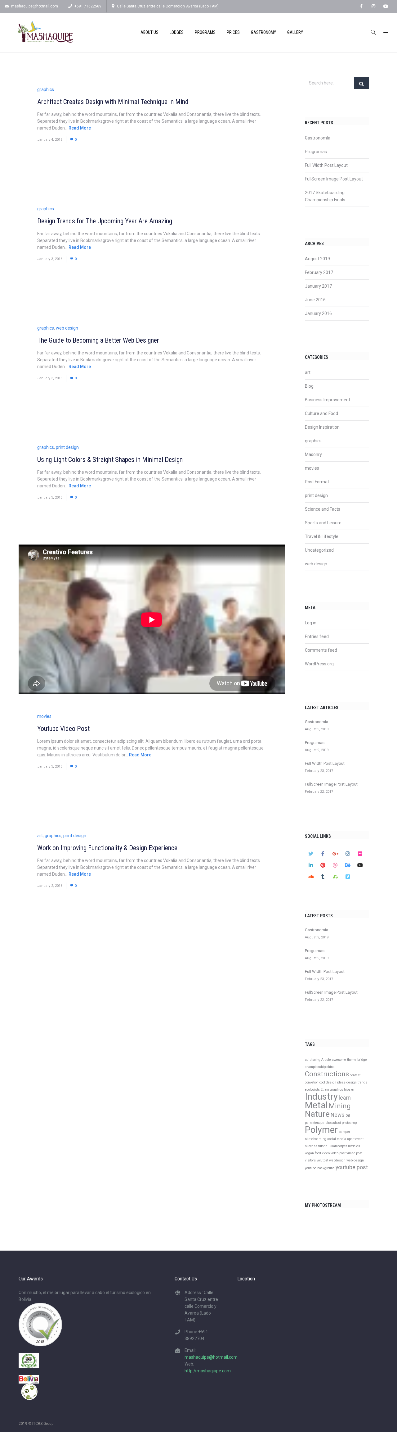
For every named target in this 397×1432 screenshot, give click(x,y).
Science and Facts (322, 509)
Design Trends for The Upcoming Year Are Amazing (104, 221)
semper (344, 1132)
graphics (45, 89)
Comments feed (321, 650)
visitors (310, 1160)
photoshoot (333, 1123)
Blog (309, 386)
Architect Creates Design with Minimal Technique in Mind (113, 102)
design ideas (336, 1082)
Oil (348, 1116)
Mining (340, 1106)
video (326, 1153)
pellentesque (314, 1123)
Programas (316, 151)
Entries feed (317, 636)
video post (338, 1153)
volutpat (322, 1160)
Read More (80, 127)
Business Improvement (327, 399)
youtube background (320, 1168)
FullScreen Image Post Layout (334, 178)
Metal (316, 1105)
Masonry (313, 454)
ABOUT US (149, 32)
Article (326, 1060)
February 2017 (319, 272)
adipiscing (312, 1060)
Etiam (325, 1090)
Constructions (327, 1074)
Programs (205, 32)
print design (67, 447)
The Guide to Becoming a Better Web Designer (98, 340)
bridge (362, 1060)
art (40, 835)
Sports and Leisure (323, 522)
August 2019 (317, 258)
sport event (355, 1139)
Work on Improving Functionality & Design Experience (107, 848)
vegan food (313, 1153)
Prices (233, 32)
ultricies (354, 1146)
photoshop (349, 1123)
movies (44, 716)
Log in (310, 622)
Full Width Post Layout (326, 165)
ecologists (312, 1090)
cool (322, 1082)
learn (345, 1098)
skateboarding (315, 1139)
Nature (317, 1114)
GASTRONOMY (263, 32)
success (311, 1146)
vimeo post (354, 1153)
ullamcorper (338, 1146)
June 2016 (315, 299)
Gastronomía (317, 137)
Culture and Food (321, 413)
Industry (321, 1096)
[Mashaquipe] (46, 32)
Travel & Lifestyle (321, 536)
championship (315, 1067)
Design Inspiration (322, 427)
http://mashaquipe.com (208, 1370)
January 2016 (318, 313)
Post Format (317, 481)
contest (355, 1075)
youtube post (352, 1167)
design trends (356, 1082)
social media (336, 1139)
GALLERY (295, 32)
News (338, 1115)
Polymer (321, 1129)
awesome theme (344, 1060)
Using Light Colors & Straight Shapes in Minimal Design (110, 459)
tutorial (323, 1146)
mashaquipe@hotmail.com (34, 6)
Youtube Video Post (63, 728)
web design (67, 328)
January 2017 (318, 286)
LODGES (177, 32)
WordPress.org (319, 663)
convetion (312, 1082)
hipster (349, 1090)
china (331, 1067)
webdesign (337, 1160)
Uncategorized (319, 550)
